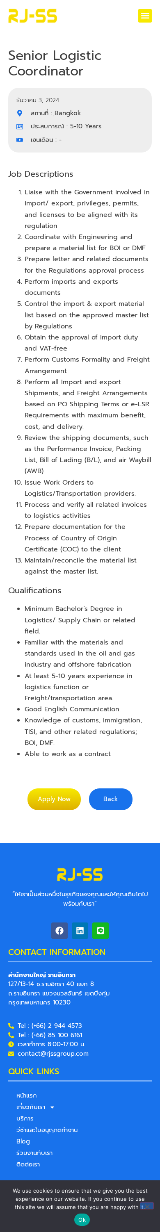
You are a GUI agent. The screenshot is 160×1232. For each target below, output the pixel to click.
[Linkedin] (80, 930)
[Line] (100, 930)
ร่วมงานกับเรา (34, 1152)
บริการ (25, 1118)
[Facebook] (59, 930)
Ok (82, 1219)
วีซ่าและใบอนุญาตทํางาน (47, 1129)
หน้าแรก (26, 1095)
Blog (23, 1141)
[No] (147, 1205)
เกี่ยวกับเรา (30, 1106)
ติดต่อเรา (28, 1164)
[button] (145, 16)
